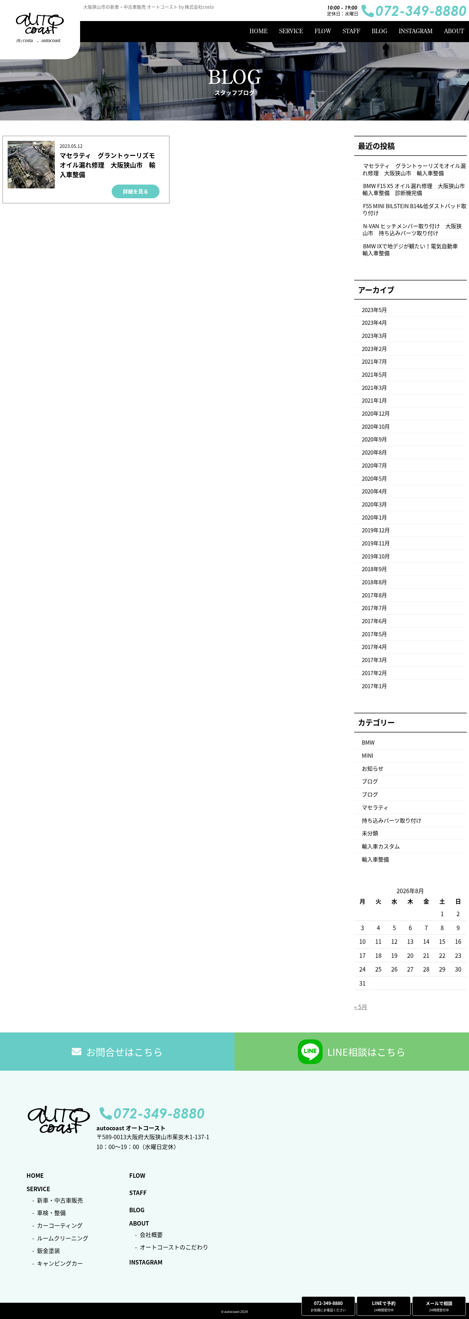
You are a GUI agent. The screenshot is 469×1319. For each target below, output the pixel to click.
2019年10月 (376, 556)
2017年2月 (374, 673)
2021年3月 (374, 387)
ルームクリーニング (62, 1238)
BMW (368, 742)
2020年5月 (374, 478)
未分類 (370, 833)
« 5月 (360, 1006)
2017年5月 (374, 634)
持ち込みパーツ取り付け (391, 820)
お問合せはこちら (124, 1052)
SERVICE (291, 31)
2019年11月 (376, 543)
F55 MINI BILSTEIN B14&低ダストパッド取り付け (414, 209)
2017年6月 (374, 621)
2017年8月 (374, 595)
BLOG (379, 31)
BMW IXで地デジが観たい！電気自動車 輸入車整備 (412, 249)
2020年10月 (376, 426)
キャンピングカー (60, 1263)
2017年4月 (374, 647)
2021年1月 (374, 400)
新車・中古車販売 (60, 1200)
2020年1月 (374, 517)
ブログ (370, 781)
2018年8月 (374, 582)
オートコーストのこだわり (174, 1247)
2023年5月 (374, 310)
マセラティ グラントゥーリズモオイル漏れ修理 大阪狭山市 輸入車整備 (107, 165)
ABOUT (454, 31)
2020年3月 (374, 504)
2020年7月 (374, 465)
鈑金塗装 (48, 1250)
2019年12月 (376, 530)
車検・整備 (51, 1212)
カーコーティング (60, 1225)
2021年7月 (374, 361)
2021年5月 (374, 374)
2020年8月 (374, 452)
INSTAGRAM (416, 31)
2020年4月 (374, 491)
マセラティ (375, 807)
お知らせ (372, 768)
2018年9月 (374, 569)
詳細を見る (135, 191)
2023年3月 (374, 335)
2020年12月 (376, 413)
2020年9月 (374, 439)
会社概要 (151, 1234)
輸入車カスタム (381, 846)
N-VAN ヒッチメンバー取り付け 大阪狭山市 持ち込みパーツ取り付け (412, 229)
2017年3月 (374, 660)
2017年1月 (374, 686)
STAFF (351, 31)
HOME (258, 31)
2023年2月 (374, 349)
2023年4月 (374, 322)
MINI (367, 755)
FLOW (323, 31)
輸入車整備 (375, 859)
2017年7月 (374, 608)
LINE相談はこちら (366, 1052)
